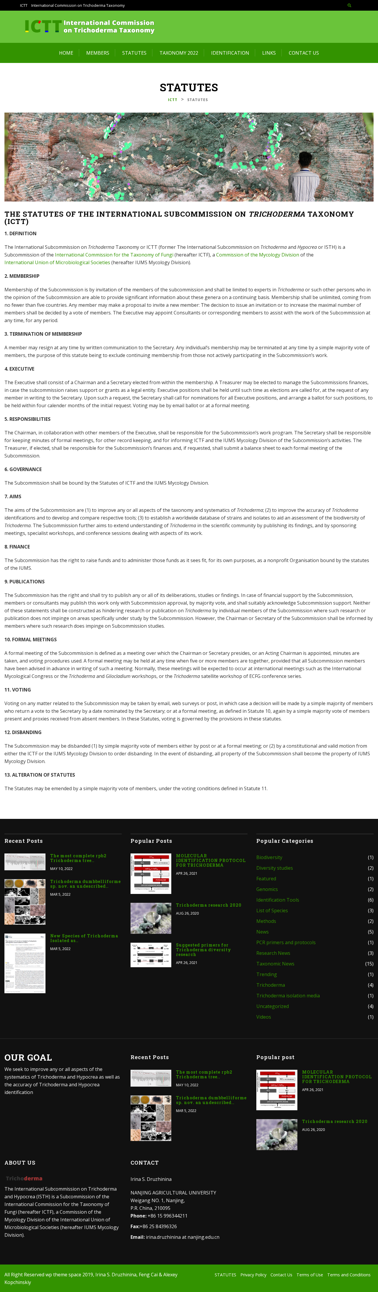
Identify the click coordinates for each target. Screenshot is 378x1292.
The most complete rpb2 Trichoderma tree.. (78, 858)
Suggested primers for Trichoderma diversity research (203, 950)
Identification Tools (277, 900)
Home (66, 53)
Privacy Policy (253, 1275)
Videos (263, 1017)
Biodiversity (269, 857)
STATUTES (134, 53)
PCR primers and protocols (286, 942)
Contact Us (304, 53)
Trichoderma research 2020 (209, 905)
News (262, 932)
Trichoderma (270, 985)
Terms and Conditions (349, 1275)
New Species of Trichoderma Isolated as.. (84, 938)
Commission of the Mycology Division (257, 254)
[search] (349, 5)
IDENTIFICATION (230, 53)
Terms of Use (309, 1275)
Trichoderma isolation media (288, 995)
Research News (273, 953)
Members (97, 53)
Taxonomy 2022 (178, 53)
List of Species (272, 910)
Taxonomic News (275, 963)
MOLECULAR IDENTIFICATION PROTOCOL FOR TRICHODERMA (211, 860)
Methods (266, 921)
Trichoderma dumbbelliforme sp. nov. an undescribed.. (85, 884)
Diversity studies (274, 868)
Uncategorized (272, 1006)
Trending (266, 974)
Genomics (267, 889)
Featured (266, 878)
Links (269, 53)
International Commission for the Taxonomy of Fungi (114, 254)
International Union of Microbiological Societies (57, 262)
